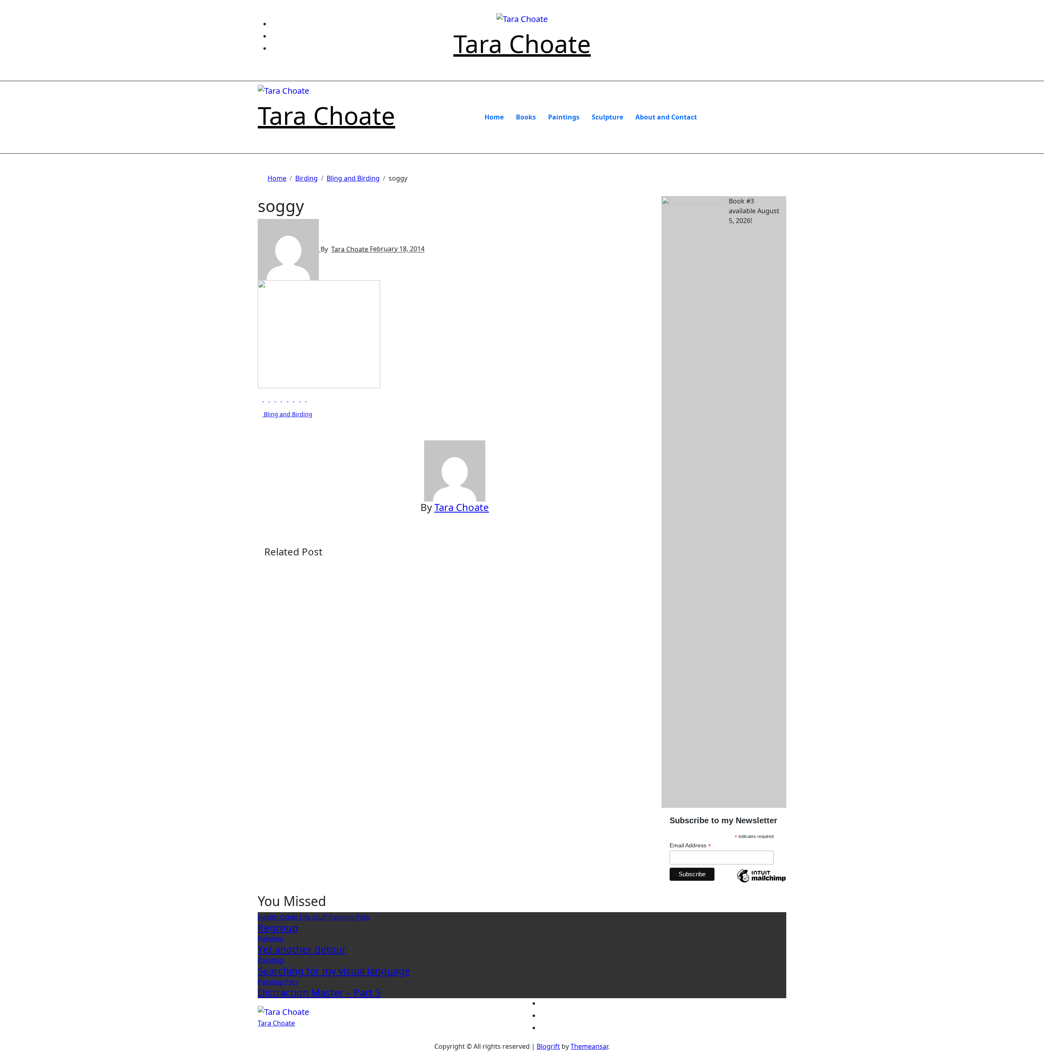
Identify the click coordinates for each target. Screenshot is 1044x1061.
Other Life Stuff (304, 917)
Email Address (690, 845)
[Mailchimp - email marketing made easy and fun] (761, 882)
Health (269, 917)
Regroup (278, 927)
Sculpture (607, 117)
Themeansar (589, 1046)
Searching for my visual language (334, 970)
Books (526, 117)
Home (494, 117)
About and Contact (666, 117)
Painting (342, 917)
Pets (362, 917)
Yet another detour (302, 949)
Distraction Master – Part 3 (319, 992)
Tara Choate (522, 43)
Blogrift (548, 1046)
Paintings (564, 117)
